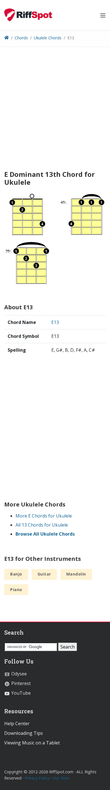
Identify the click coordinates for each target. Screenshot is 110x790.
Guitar (44, 574)
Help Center (17, 723)
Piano (16, 589)
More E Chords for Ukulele (44, 516)
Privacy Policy (37, 778)
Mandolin (76, 574)
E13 (55, 322)
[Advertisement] (55, 110)
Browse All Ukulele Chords (45, 534)
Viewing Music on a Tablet (32, 743)
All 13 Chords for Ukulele (42, 525)
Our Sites (60, 778)
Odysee (18, 674)
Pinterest (20, 683)
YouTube (20, 693)
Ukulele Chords (47, 37)
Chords (21, 37)
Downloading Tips (23, 733)
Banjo (16, 574)
